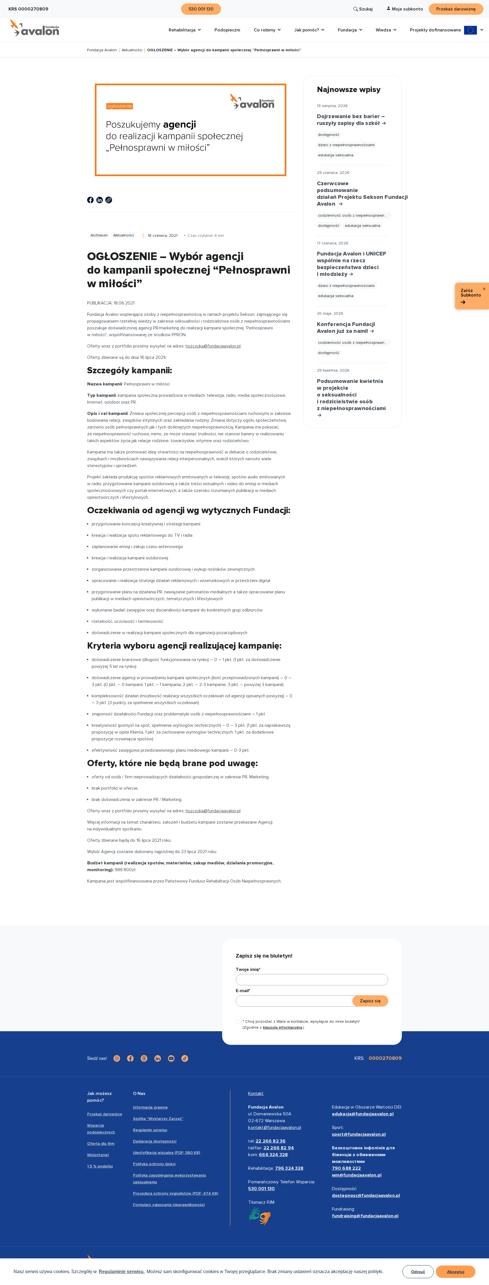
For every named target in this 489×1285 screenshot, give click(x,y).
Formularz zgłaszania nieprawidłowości (169, 1204)
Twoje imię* (248, 969)
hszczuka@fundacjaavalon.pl (213, 346)
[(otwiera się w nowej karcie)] (90, 200)
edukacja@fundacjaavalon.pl (363, 1114)
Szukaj (366, 9)
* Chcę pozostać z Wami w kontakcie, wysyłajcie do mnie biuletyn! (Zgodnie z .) (301, 1024)
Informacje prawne (150, 1107)
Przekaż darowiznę (104, 1114)
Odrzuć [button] (418, 1271)
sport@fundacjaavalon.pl (359, 1134)
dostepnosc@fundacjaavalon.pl (366, 1195)
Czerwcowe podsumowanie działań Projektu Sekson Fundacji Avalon (352, 193)
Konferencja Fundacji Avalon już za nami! (346, 327)
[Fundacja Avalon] (34, 28)
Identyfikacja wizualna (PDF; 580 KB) (166, 1152)
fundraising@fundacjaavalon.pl (365, 1216)
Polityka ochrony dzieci (154, 1164)
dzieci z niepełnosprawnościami (346, 144)
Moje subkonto (407, 9)
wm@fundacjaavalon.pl (356, 1175)
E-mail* (243, 991)
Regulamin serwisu (150, 1130)
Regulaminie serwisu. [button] (122, 1271)
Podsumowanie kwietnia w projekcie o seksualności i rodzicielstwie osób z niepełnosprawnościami (351, 395)
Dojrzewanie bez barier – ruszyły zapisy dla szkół (351, 120)
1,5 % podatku (100, 1166)
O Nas (139, 1093)
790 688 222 (346, 1168)
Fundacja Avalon (102, 50)
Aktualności (132, 50)
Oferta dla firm (100, 1143)
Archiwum (99, 235)
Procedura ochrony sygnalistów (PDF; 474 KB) (175, 1193)
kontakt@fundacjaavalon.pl (274, 1127)
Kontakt (255, 1093)
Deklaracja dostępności (154, 1141)
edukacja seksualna (335, 155)
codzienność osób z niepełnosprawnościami (354, 215)
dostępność (328, 134)
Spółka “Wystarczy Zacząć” (158, 1118)
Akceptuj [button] (455, 1271)
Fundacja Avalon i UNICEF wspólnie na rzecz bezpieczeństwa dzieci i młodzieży (352, 264)
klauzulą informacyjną (282, 1027)
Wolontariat (98, 1154)
